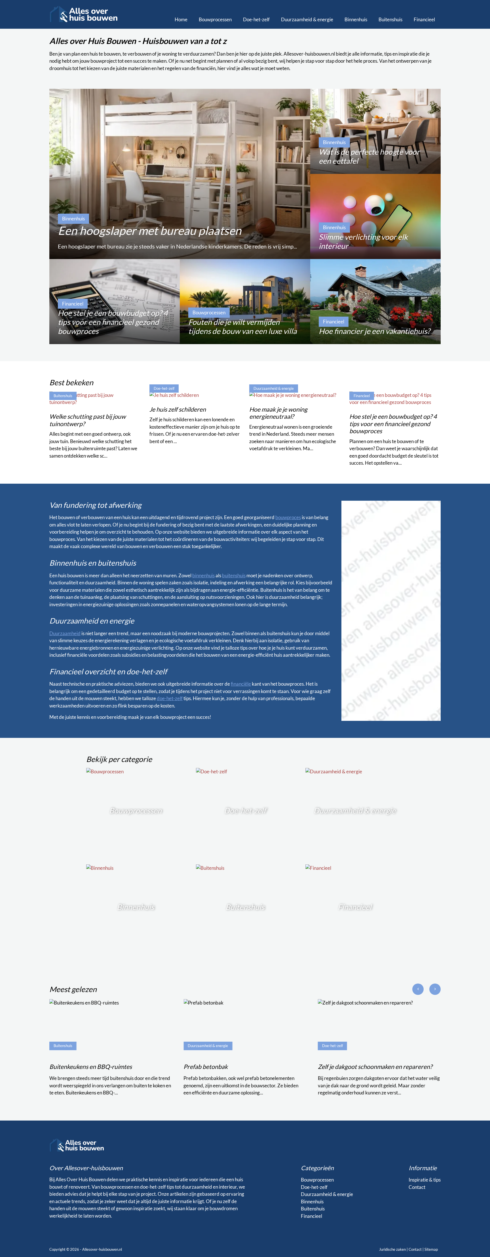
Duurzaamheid (65, 633)
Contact (417, 1187)
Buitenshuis (390, 19)
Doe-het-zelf (256, 19)
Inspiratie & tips (425, 1180)
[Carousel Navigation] (426, 991)
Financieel (424, 19)
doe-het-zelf (170, 698)
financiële (241, 684)
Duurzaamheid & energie (307, 19)
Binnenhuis (356, 19)
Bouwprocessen (215, 19)
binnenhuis (203, 575)
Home (181, 19)
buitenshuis (234, 575)
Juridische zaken (392, 1249)
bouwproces (288, 517)
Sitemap (431, 1249)
